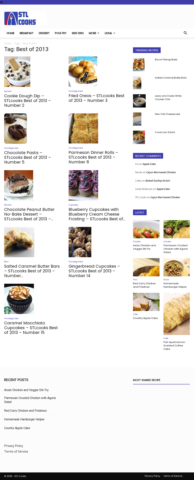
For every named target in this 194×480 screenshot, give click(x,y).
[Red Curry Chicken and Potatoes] (146, 267)
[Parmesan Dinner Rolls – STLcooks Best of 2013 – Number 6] (97, 128)
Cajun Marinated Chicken (161, 172)
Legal (108, 33)
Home (10, 33)
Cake (135, 314)
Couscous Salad (165, 132)
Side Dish (78, 33)
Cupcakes (73, 204)
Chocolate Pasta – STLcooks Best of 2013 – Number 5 (27, 157)
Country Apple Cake (145, 318)
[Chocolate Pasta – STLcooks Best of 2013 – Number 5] (32, 128)
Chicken (137, 241)
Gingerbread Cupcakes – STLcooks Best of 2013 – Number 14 (94, 270)
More (92, 33)
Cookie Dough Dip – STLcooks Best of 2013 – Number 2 (27, 100)
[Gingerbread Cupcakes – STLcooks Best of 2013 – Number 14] (97, 242)
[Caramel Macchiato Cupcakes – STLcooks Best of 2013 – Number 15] (32, 299)
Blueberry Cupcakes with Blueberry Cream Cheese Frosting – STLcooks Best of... (97, 214)
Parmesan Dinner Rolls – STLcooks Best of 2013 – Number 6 (93, 157)
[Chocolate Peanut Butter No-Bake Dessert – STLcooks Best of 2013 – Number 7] (32, 185)
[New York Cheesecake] (137, 119)
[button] (185, 33)
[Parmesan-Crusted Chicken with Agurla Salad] (176, 229)
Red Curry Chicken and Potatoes (144, 285)
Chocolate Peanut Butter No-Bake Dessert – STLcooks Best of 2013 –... (29, 214)
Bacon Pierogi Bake (166, 59)
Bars (6, 261)
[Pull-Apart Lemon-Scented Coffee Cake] (176, 314)
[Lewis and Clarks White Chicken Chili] (139, 101)
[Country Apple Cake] (146, 302)
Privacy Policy (13, 446)
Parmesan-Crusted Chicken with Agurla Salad (175, 249)
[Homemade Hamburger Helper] (176, 267)
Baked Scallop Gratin (157, 180)
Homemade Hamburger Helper (175, 285)
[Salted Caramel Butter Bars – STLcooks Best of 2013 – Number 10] (32, 242)
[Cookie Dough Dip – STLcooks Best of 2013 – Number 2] (32, 71)
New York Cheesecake (167, 114)
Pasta (166, 279)
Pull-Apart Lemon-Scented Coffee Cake (174, 345)
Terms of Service (16, 451)
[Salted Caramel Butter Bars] (137, 82)
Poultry (60, 33)
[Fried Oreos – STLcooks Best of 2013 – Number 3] (97, 71)
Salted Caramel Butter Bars (171, 77)
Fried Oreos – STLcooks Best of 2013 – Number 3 (96, 98)
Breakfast (27, 33)
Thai (135, 279)
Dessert (44, 33)
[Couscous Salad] (139, 137)
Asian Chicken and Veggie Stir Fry (144, 247)
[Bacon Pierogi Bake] (139, 64)
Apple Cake (149, 164)
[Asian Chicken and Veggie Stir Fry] (146, 229)
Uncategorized (76, 91)
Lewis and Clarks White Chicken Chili (168, 97)
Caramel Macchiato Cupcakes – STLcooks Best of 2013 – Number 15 (31, 327)
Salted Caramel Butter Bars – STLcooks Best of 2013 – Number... (32, 270)
